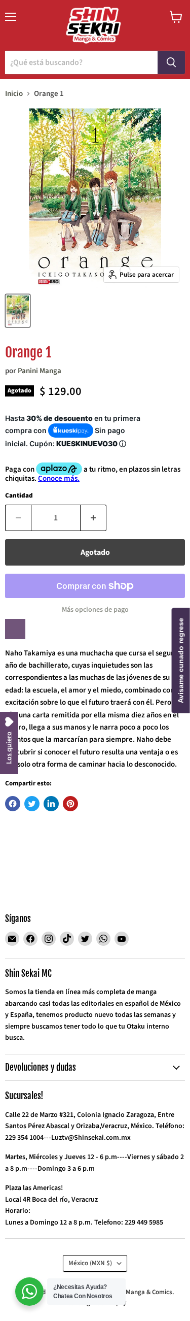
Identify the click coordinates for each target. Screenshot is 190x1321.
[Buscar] (171, 62)
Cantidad (19, 496)
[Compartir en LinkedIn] (51, 803)
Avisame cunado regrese (181, 660)
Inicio (14, 93)
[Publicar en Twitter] (32, 803)
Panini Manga (39, 371)
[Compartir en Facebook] (12, 803)
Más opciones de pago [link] (95, 610)
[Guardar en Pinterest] (70, 803)
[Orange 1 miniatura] (18, 310)
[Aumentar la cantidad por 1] (93, 518)
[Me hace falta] (15, 629)
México (90, 1263)
